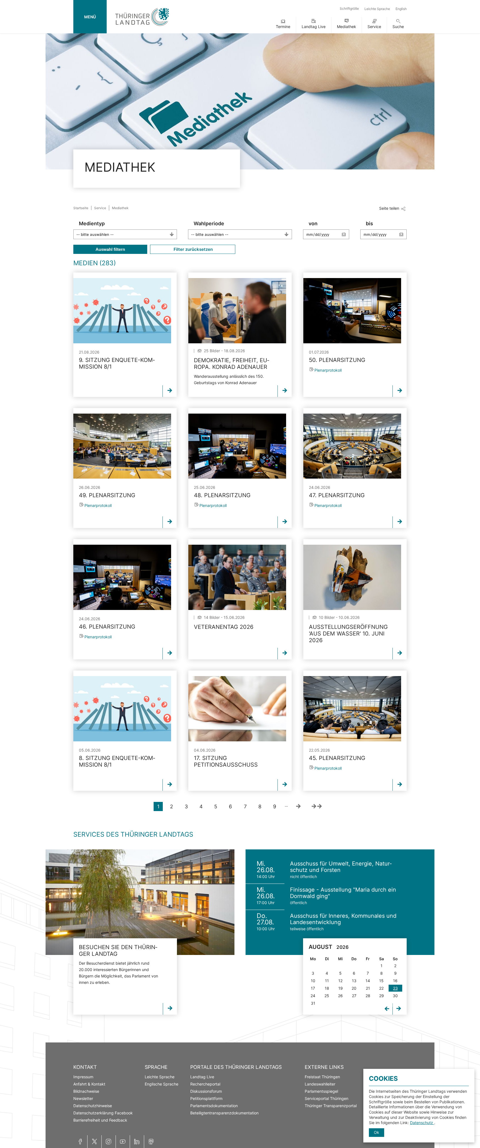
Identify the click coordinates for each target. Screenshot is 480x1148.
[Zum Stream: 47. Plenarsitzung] (352, 446)
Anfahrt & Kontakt (89, 1084)
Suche (398, 26)
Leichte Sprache (377, 9)
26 (340, 995)
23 (395, 988)
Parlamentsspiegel (321, 1091)
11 (327, 980)
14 (368, 980)
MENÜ (90, 16)
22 (381, 988)
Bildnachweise (86, 1091)
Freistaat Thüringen (322, 1076)
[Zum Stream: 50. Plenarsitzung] (352, 310)
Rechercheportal (205, 1084)
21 (368, 988)
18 (327, 988)
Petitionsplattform (206, 1098)
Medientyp (92, 223)
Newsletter (83, 1098)
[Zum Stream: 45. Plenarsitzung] (352, 708)
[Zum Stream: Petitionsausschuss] (237, 708)
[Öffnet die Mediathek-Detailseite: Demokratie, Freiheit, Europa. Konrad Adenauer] (237, 310)
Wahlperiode (209, 223)
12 (340, 980)
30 (395, 995)
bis (369, 223)
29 (381, 995)
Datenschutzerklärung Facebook (103, 1113)
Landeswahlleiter (320, 1084)
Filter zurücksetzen (192, 249)
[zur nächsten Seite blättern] (298, 806)
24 (313, 995)
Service (374, 26)
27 (354, 995)
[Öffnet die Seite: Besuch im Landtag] (140, 902)
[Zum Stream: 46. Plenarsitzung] (122, 577)
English (401, 9)
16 (395, 980)
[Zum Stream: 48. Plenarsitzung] (237, 446)
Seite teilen (389, 208)
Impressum (83, 1076)
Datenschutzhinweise (92, 1105)
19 (340, 988)
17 (313, 988)
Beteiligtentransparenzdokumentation (224, 1113)
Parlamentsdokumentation (214, 1105)
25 (326, 995)
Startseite (80, 208)
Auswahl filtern (110, 249)
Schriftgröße (349, 8)
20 (354, 988)
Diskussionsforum (206, 1091)
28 (368, 995)
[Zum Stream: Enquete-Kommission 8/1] (122, 310)
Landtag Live (314, 26)
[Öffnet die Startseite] (142, 27)
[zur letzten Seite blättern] (316, 806)
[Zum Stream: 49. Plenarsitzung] (122, 446)
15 (381, 980)
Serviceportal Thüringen (326, 1098)
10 (313, 980)
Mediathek (346, 26)
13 (354, 980)
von (313, 223)
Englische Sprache (161, 1084)
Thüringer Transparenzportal (331, 1105)
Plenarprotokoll (328, 370)
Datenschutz (422, 1122)
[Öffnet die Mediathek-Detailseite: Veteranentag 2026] (237, 577)
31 (313, 1003)
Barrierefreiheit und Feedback (100, 1120)
